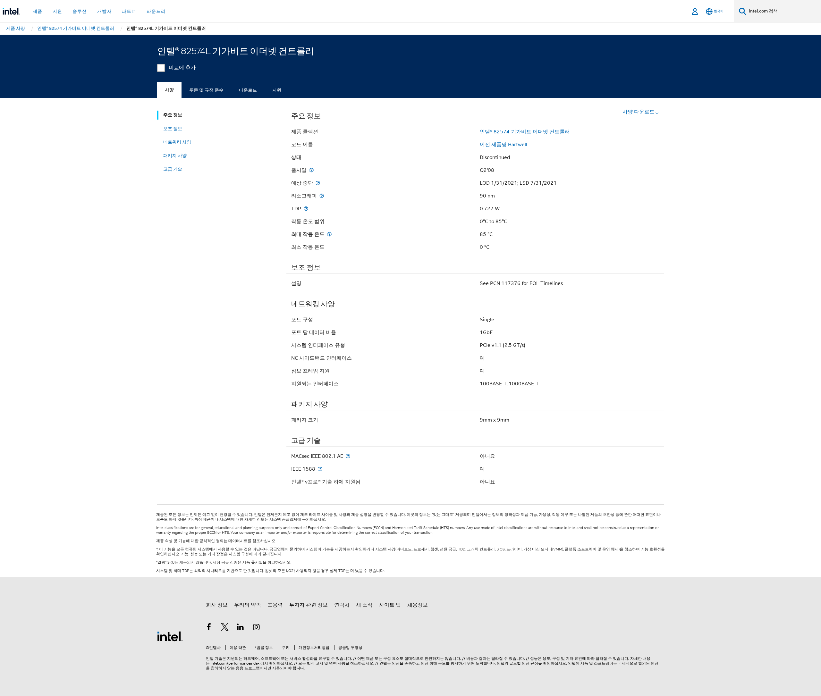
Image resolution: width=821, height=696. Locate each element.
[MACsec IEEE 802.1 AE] (347, 456)
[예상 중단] (317, 183)
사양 (169, 90)
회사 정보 (217, 605)
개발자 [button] (104, 11)
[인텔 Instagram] (256, 628)
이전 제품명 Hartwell (503, 144)
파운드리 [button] (156, 11)
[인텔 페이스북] (208, 628)
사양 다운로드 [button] (638, 112)
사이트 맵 (390, 605)
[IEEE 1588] (320, 469)
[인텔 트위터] (224, 628)
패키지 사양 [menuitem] (175, 155)
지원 (276, 90)
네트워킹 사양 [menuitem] (177, 142)
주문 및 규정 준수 (206, 90)
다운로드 (248, 90)
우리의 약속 (247, 605)
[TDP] (305, 208)
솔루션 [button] (79, 11)
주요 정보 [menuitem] (172, 115)
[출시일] (311, 170)
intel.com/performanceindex (235, 663)
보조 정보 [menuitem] (172, 128)
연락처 (342, 605)
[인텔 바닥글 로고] (170, 636)
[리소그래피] (321, 195)
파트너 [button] (129, 11)
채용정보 (417, 605)
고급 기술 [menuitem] (172, 169)
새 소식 (364, 605)
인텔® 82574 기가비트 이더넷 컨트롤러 (525, 132)
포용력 (275, 605)
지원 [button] (57, 11)
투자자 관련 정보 (308, 605)
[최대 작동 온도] (329, 234)
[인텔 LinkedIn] (240, 628)
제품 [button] (37, 11)
